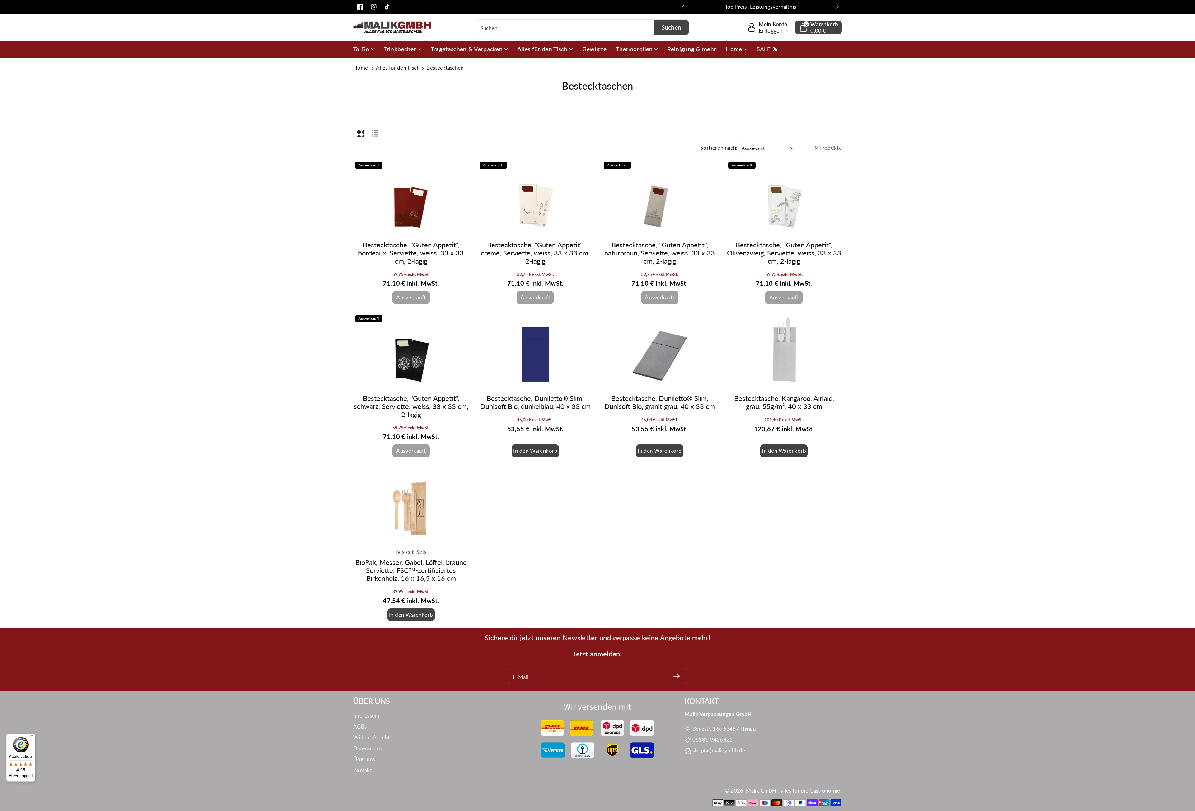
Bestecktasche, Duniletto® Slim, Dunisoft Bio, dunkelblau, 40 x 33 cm (535, 402)
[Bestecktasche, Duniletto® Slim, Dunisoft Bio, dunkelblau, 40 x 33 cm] (535, 351)
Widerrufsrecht (371, 737)
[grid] (360, 133)
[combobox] (582, 27)
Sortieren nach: (719, 148)
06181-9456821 (712, 739)
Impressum (366, 715)
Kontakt (362, 770)
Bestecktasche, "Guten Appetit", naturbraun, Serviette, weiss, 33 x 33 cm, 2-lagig (659, 253)
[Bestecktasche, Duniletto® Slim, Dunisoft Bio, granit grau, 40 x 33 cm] (660, 351)
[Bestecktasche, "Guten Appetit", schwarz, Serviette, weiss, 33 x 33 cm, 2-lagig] (411, 351)
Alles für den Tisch (398, 67)
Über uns (364, 759)
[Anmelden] (676, 676)
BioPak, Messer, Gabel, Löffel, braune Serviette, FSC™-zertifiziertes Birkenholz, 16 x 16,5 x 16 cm (411, 570)
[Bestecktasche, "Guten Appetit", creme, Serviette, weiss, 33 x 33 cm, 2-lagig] (535, 198)
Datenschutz (368, 748)
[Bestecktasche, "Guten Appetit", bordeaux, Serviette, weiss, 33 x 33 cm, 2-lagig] (411, 198)
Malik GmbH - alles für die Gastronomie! (794, 790)
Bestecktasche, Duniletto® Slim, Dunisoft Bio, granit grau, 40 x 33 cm (659, 402)
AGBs (360, 726)
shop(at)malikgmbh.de (718, 750)
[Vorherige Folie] (683, 7)
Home (361, 67)
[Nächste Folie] (838, 7)
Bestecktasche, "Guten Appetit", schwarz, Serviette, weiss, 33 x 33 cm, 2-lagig (411, 406)
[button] (818, 27)
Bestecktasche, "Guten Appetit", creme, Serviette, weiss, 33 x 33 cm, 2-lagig (535, 253)
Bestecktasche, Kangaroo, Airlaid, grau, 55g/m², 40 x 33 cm (784, 402)
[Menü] (31, 737)
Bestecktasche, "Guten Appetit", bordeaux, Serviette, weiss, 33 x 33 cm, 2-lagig (411, 253)
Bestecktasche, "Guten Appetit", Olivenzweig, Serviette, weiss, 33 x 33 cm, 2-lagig (784, 253)
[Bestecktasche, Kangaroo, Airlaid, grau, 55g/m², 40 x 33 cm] (784, 351)
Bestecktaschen (444, 67)
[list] (375, 133)
